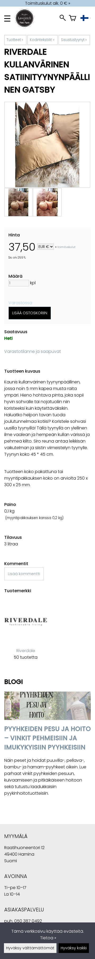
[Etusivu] (27, 27)
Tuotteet (15, 39)
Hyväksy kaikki (74, 948)
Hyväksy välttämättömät (30, 948)
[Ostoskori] (72, 18)
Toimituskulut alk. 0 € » (47, 3)
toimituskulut (66, 247)
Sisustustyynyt (74, 39)
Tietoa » (48, 938)
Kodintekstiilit (42, 39)
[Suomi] (85, 18)
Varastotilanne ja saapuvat (32, 351)
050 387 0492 (28, 921)
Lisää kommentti (24, 573)
